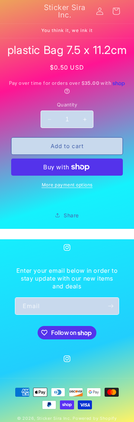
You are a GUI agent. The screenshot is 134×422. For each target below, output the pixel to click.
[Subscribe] (110, 306)
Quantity (67, 105)
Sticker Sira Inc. (55, 418)
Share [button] (71, 215)
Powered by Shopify (95, 418)
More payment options (67, 185)
